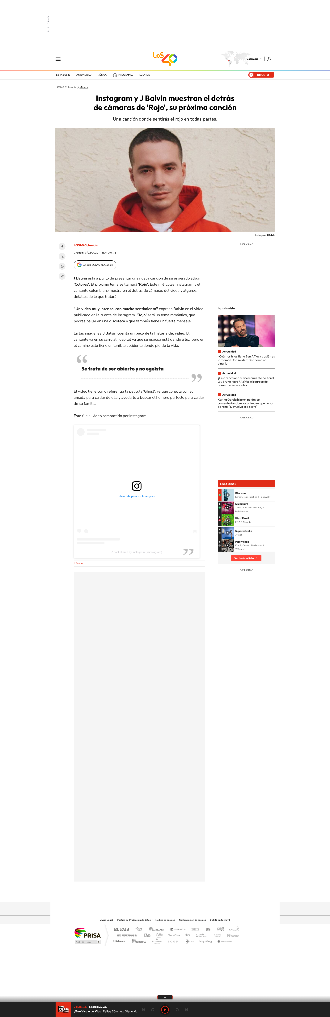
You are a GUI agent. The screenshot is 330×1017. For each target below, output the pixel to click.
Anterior (143, 1009)
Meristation (224, 940)
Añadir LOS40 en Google (98, 265)
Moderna (138, 940)
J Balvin (78, 563)
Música (102, 74)
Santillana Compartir (177, 929)
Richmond (119, 940)
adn (219, 929)
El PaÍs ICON (173, 940)
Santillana (157, 929)
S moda (189, 940)
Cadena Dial (187, 934)
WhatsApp (62, 266)
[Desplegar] (165, 997)
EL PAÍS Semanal (202, 934)
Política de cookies (165, 919)
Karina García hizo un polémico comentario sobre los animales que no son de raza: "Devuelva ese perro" (246, 403)
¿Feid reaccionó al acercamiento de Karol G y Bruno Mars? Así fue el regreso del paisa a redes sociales (246, 381)
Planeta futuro (216, 934)
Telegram (62, 276)
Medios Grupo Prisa (87, 942)
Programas (125, 74)
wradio (158, 934)
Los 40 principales (140, 929)
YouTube (165, 894)
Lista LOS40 (63, 74)
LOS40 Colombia (165, 59)
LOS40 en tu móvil (220, 919)
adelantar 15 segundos (177, 1009)
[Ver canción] (228, 495)
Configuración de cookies (192, 919)
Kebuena (229, 934)
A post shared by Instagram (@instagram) (137, 551)
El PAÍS (121, 929)
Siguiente (186, 1009)
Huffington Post (126, 934)
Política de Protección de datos (134, 919)
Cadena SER (194, 929)
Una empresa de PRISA (87, 932)
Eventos (144, 74)
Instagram (157, 894)
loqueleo (205, 940)
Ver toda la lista (244, 558)
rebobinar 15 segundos (152, 1009)
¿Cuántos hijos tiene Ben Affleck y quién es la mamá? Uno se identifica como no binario (246, 359)
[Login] (269, 58)
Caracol (233, 929)
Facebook (62, 246)
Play (165, 1009)
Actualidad (83, 74)
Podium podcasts (156, 940)
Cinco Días (173, 934)
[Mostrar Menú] (60, 59)
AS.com (206, 929)
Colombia (252, 59)
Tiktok (150, 894)
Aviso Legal (106, 919)
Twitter (62, 256)
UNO (148, 934)
